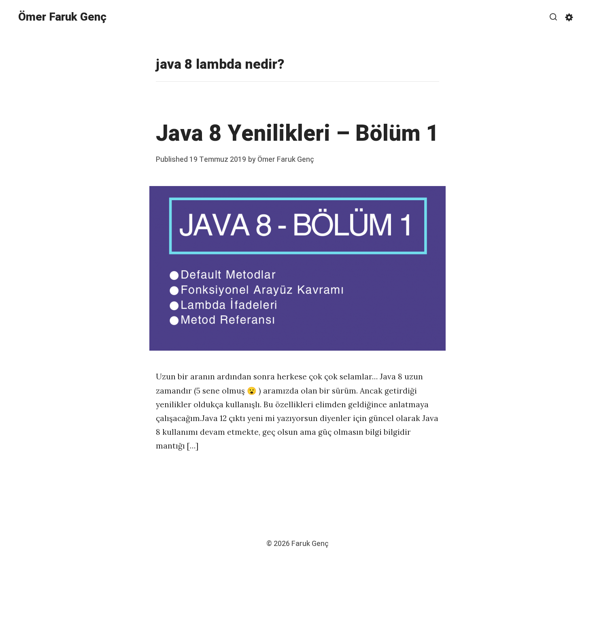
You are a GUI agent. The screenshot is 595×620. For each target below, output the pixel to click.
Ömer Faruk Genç (62, 17)
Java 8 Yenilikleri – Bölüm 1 (297, 133)
